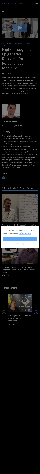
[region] (20, 237)
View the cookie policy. (25, 233)
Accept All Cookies (20, 238)
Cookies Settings (20, 244)
